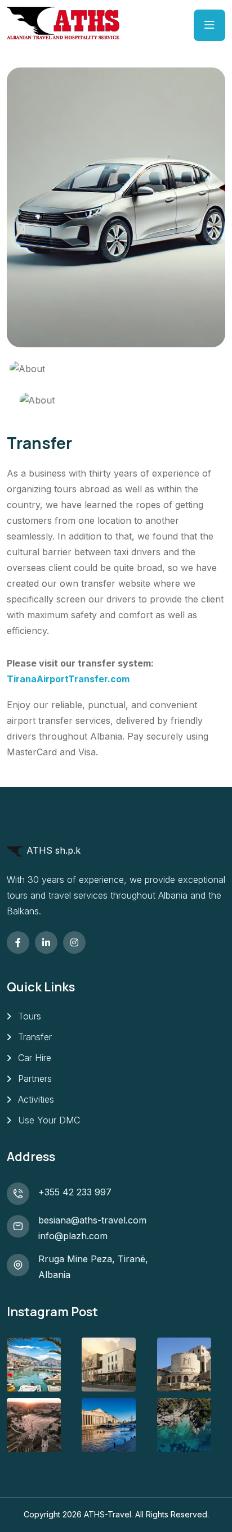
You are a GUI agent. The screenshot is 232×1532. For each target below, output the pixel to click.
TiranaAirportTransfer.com (68, 679)
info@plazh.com (73, 1235)
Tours (29, 1016)
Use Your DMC (49, 1120)
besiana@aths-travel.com (92, 1220)
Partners (35, 1078)
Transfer (35, 1037)
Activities (36, 1099)
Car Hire (34, 1057)
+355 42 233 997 (74, 1192)
